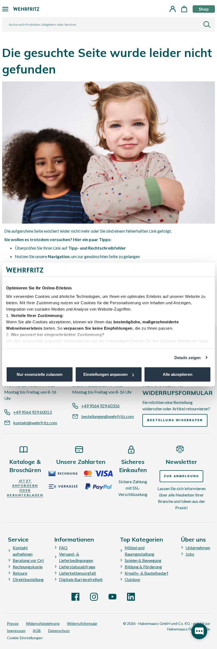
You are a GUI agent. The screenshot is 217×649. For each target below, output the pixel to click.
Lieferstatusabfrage (77, 566)
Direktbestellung (28, 579)
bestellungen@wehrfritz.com (107, 416)
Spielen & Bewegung (143, 560)
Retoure (20, 573)
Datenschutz (59, 630)
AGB (37, 630)
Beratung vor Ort (28, 560)
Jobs (190, 553)
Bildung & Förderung (143, 566)
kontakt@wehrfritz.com (35, 422)
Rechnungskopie (28, 566)
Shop (204, 8)
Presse (13, 623)
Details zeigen (187, 357)
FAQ (63, 547)
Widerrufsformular (82, 623)
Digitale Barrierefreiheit (81, 579)
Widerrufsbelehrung (43, 623)
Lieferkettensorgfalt (77, 573)
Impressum (16, 630)
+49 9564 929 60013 (32, 412)
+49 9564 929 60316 (100, 405)
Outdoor (133, 579)
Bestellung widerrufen (175, 420)
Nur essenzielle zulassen (39, 374)
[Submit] (209, 24)
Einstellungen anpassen (105, 374)
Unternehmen (198, 547)
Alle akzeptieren (177, 374)
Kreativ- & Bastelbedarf (146, 573)
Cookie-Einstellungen (25, 637)
